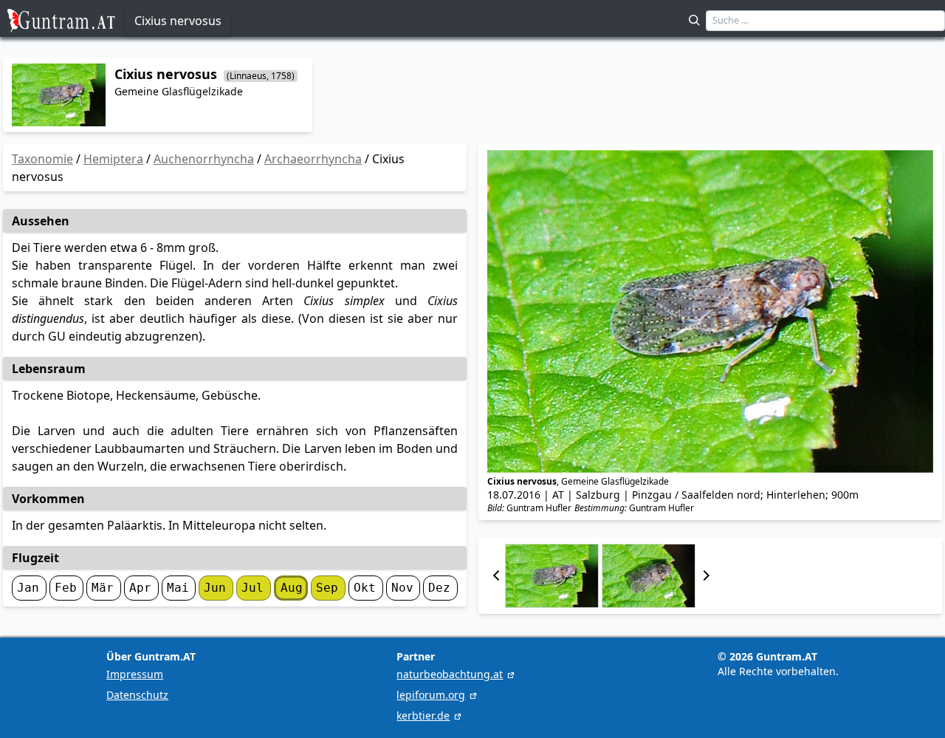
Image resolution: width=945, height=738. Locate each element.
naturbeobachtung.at (449, 674)
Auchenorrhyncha (204, 159)
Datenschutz (137, 695)
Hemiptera (113, 159)
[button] (496, 576)
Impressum (134, 674)
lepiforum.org (430, 695)
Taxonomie (42, 159)
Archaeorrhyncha (313, 159)
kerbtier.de (423, 715)
